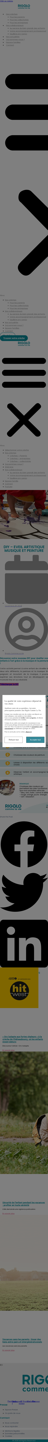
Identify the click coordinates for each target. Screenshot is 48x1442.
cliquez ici (29, 732)
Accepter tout (35, 740)
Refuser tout (14, 740)
